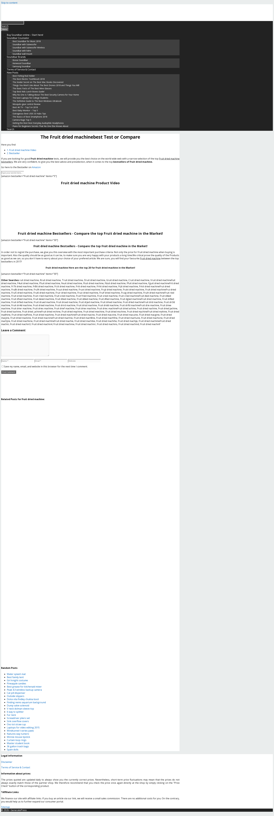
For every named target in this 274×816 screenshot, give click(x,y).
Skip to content (9, 2)
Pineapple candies (16, 683)
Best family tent (15, 677)
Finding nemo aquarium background (26, 702)
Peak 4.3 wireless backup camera (24, 689)
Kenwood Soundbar (22, 63)
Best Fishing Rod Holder (24, 75)
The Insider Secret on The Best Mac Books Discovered (38, 82)
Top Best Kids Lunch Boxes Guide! (28, 91)
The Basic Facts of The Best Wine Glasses (32, 88)
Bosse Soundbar (20, 60)
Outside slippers (15, 696)
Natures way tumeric (18, 733)
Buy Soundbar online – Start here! (25, 34)
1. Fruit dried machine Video (21, 150)
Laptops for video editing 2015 (23, 727)
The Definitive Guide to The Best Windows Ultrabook (37, 101)
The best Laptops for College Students (30, 97)
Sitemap (5, 807)
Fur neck (11, 715)
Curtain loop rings (16, 740)
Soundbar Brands (16, 56)
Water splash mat (16, 674)
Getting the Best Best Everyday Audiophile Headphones (38, 123)
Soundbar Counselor (18, 38)
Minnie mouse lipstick (18, 737)
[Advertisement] (90, 208)
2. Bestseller (13, 153)
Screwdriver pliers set (18, 718)
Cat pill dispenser (16, 693)
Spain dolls (12, 749)
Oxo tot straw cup (16, 724)
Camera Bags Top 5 (22, 119)
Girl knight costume (17, 680)
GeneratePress (19, 810)
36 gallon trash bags (18, 746)
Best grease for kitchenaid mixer (24, 686)
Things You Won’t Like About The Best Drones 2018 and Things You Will (46, 85)
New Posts (12, 72)
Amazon (36, 167)
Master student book (18, 743)
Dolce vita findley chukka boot (23, 699)
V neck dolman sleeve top (20, 708)
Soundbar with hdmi (22, 50)
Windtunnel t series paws (20, 730)
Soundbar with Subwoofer (25, 44)
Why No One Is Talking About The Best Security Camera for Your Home (46, 94)
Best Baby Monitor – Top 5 (25, 110)
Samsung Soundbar (22, 66)
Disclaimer (6, 762)
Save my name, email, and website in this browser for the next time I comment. (46, 366)
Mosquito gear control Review (26, 104)
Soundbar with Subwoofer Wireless (29, 47)
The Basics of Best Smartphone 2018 (30, 116)
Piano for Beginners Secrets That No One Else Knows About (40, 126)
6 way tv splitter (15, 711)
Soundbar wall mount (22, 53)
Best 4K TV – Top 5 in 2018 (25, 107)
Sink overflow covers (18, 721)
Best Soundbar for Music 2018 (27, 41)
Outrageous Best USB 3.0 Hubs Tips (29, 113)
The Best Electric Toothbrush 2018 (29, 79)
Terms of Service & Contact (21, 69)
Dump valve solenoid (18, 705)
